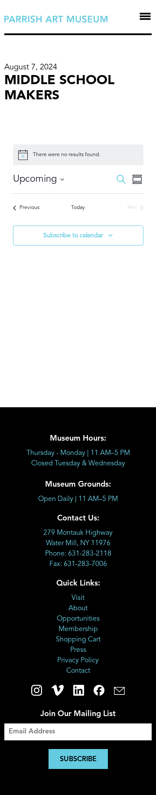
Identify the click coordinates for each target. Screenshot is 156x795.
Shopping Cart (78, 639)
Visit (78, 598)
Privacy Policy (78, 660)
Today (78, 207)
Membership (78, 629)
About (78, 608)
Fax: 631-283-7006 (78, 564)
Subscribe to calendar (73, 235)
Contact (78, 670)
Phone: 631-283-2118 (78, 553)
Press (78, 650)
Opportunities (78, 618)
